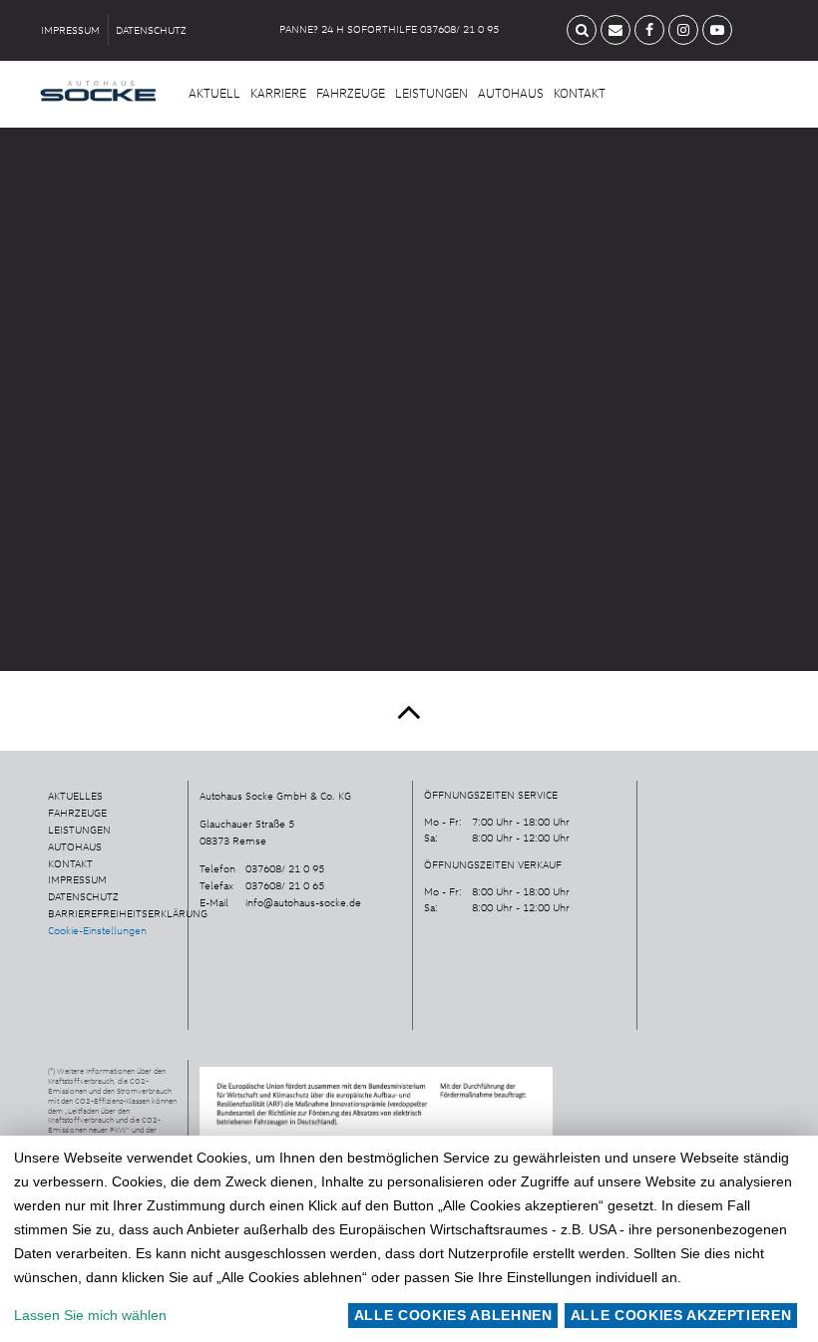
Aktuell (214, 93)
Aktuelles (75, 796)
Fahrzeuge (350, 93)
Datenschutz (151, 30)
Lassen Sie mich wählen (90, 1315)
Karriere (278, 93)
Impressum (70, 30)
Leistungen (431, 93)
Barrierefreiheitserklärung (127, 913)
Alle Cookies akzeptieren (681, 1315)
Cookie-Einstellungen (97, 930)
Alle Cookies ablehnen (453, 1315)
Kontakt (580, 93)
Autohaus (511, 93)
